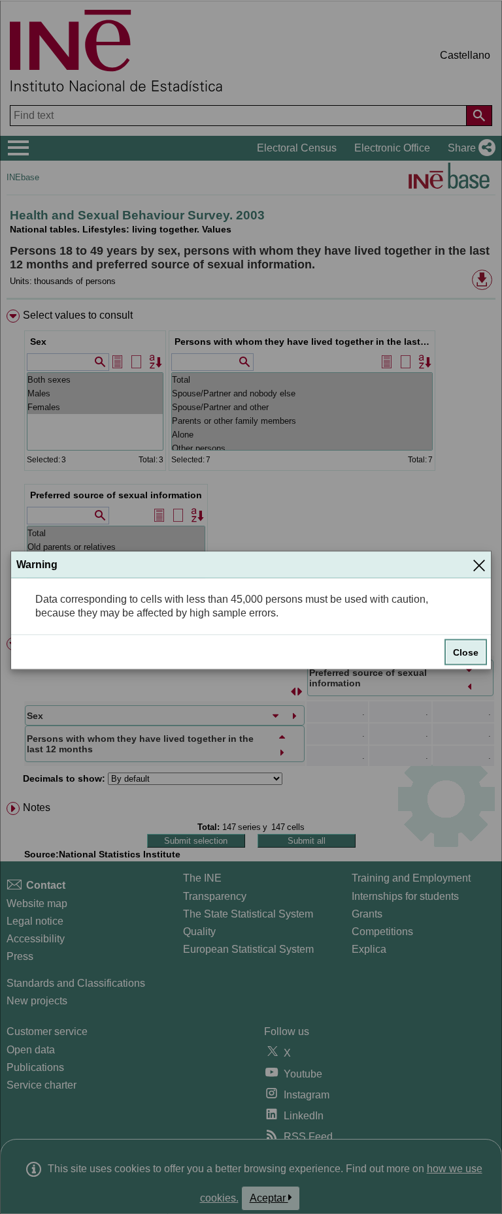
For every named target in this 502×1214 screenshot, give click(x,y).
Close (465, 652)
